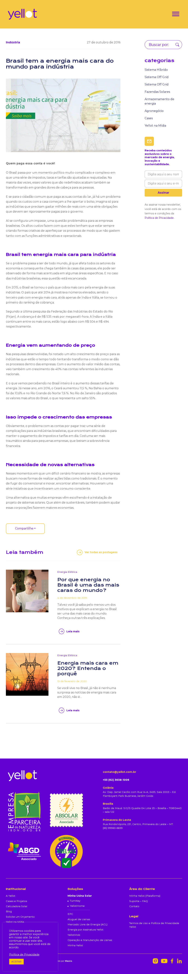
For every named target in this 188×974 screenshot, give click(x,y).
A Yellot (10, 895)
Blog (9, 911)
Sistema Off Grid (157, 77)
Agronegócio (154, 111)
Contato (134, 906)
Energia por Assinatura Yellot (85, 929)
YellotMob (74, 934)
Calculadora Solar (16, 906)
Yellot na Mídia (155, 125)
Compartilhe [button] (24, 528)
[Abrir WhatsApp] (178, 964)
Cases (149, 118)
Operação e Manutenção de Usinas (90, 940)
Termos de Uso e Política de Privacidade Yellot (154, 925)
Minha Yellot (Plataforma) (144, 895)
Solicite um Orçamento (20, 916)
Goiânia (108, 787)
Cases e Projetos (16, 901)
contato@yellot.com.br (119, 772)
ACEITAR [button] (16, 961)
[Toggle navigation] (175, 14)
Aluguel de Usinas (79, 919)
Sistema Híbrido (156, 69)
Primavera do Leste (117, 820)
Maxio (68, 961)
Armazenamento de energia (159, 101)
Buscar (177, 44)
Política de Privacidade (159, 218)
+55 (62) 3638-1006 (116, 779)
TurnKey (75, 900)
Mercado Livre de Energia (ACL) (87, 924)
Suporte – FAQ (138, 901)
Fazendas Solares (157, 92)
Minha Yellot (75, 945)
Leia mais (72, 631)
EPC (70, 913)
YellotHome (77, 905)
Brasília (108, 803)
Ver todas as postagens (101, 552)
